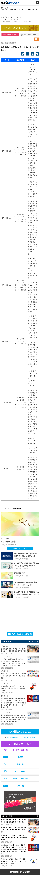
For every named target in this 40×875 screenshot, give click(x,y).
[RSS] (36, 39)
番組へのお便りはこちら (31, 35)
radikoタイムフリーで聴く (10, 35)
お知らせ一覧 (33, 641)
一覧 (37, 816)
